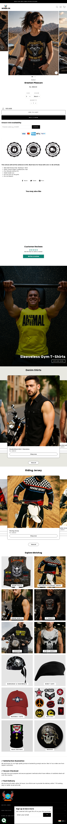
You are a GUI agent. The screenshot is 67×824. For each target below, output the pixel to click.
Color (36, 93)
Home (33, 80)
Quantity (33, 100)
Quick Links (6, 805)
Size (28, 93)
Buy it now (33, 117)
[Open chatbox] (3, 820)
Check (35, 127)
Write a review (33, 256)
